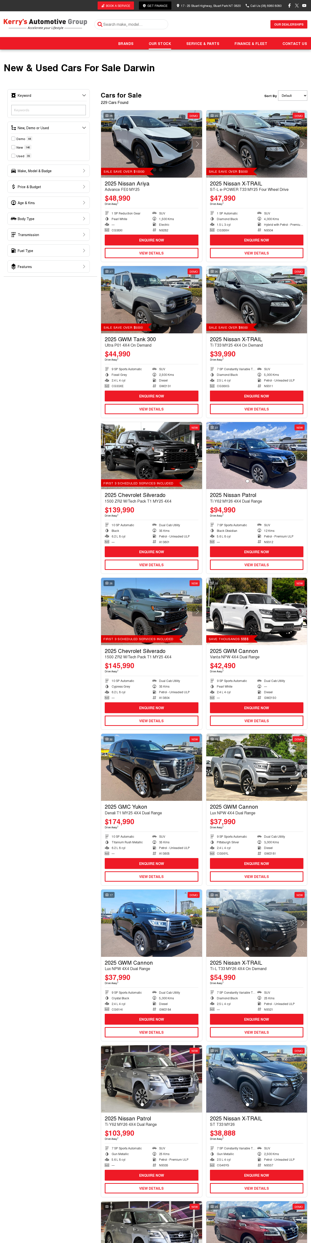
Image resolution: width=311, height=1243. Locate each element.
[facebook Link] (289, 5)
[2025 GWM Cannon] (256, 611)
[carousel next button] (197, 144)
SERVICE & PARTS (202, 43)
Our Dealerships (289, 24)
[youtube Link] (304, 5)
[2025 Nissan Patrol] (256, 455)
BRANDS (125, 43)
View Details (151, 253)
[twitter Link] (297, 5)
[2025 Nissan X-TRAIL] (256, 144)
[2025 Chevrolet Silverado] (151, 455)
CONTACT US (294, 43)
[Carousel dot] (154, 169)
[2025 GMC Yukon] (151, 767)
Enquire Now (151, 240)
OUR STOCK (160, 43)
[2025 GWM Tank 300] (151, 299)
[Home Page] (45, 24)
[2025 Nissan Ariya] (151, 144)
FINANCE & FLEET (251, 43)
